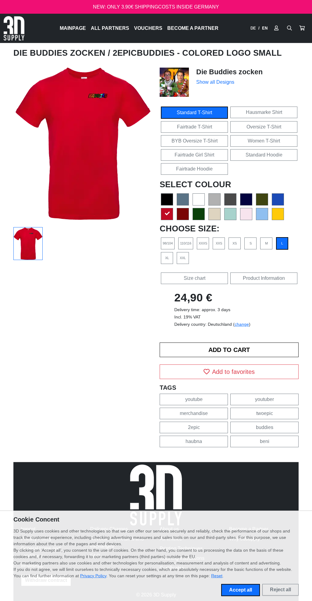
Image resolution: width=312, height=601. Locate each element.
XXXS (203, 243)
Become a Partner (192, 28)
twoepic (264, 413)
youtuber (264, 399)
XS (234, 243)
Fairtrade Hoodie (194, 168)
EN (265, 28)
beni (264, 441)
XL (167, 258)
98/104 (168, 243)
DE (253, 28)
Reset (216, 575)
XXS (219, 243)
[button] (302, 28)
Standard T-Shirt (194, 112)
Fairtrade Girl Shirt (194, 154)
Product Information (264, 278)
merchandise (194, 413)
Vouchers (148, 28)
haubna (194, 441)
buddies (264, 427)
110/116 (185, 243)
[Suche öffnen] (289, 28)
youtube (194, 399)
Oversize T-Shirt (263, 126)
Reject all (280, 589)
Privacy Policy (93, 575)
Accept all (240, 589)
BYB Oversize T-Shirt (195, 140)
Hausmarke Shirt (264, 112)
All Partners (110, 28)
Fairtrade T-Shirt (194, 126)
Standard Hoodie (264, 154)
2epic (194, 427)
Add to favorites (233, 371)
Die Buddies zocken (60, 53)
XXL (183, 258)
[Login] (276, 28)
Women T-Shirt (264, 140)
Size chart (194, 278)
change (242, 324)
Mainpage (73, 28)
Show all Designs (215, 82)
